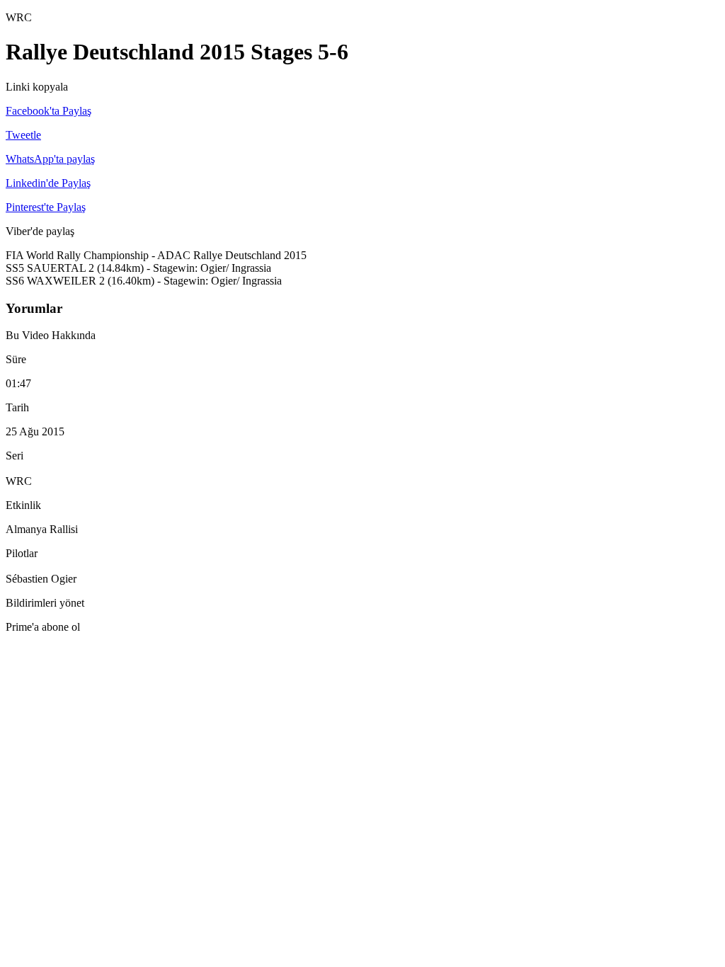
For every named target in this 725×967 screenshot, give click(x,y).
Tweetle (23, 135)
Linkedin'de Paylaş (48, 183)
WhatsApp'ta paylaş (50, 159)
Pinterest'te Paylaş (46, 207)
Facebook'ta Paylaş (48, 111)
